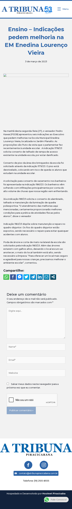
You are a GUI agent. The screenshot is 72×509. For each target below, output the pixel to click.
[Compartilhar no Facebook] (13, 276)
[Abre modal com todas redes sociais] (53, 276)
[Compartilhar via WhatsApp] (6, 276)
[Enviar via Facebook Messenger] (20, 276)
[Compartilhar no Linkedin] (40, 276)
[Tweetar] (26, 276)
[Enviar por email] (46, 276)
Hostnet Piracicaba (53, 493)
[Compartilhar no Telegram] (33, 276)
